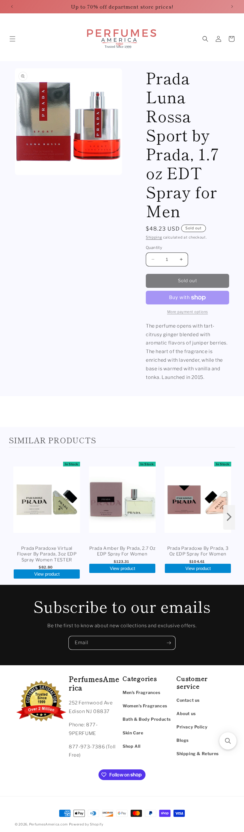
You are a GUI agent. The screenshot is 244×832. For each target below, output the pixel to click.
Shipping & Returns (197, 753)
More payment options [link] (187, 311)
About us (186, 713)
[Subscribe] (168, 643)
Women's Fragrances (145, 705)
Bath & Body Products (147, 719)
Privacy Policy (191, 726)
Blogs (182, 740)
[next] (229, 517)
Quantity (154, 247)
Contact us (188, 700)
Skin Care (133, 732)
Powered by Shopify (86, 824)
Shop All (132, 746)
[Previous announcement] (11, 6)
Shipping (154, 237)
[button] (12, 38)
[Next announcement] (232, 6)
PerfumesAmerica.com (48, 824)
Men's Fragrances (141, 692)
